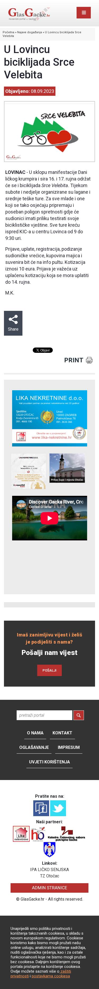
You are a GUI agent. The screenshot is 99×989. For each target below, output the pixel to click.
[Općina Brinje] (49, 849)
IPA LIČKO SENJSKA (49, 869)
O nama (35, 732)
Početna (8, 32)
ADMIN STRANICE (49, 887)
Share (13, 329)
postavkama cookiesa (51, 976)
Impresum (69, 747)
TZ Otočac (49, 875)
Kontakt (62, 732)
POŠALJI (49, 670)
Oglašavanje (34, 747)
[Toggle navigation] (83, 13)
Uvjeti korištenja (49, 761)
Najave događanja (29, 32)
